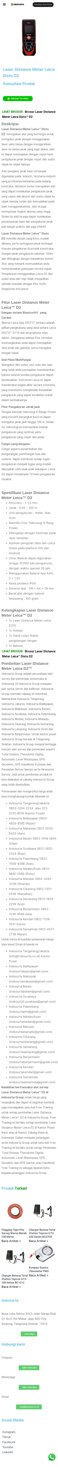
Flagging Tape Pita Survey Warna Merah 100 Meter (14, 1233)
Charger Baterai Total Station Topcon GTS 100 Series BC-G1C (14, 1279)
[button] (4, 4)
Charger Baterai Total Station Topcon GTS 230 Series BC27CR (42, 1233)
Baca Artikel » (11, 1241)
